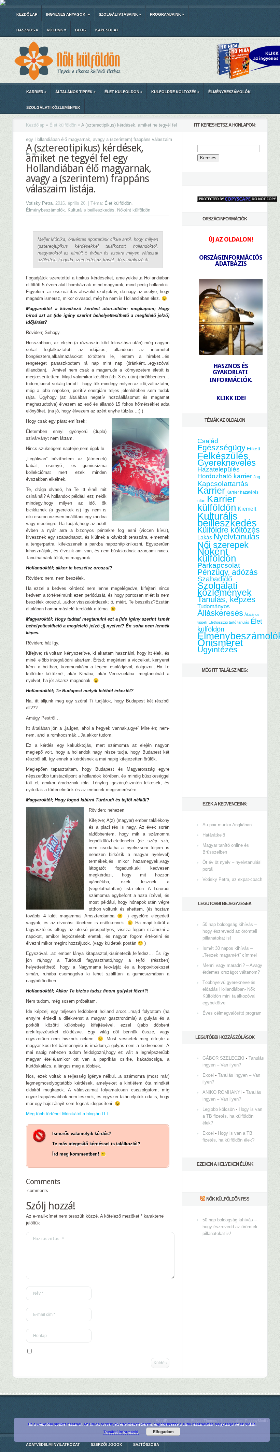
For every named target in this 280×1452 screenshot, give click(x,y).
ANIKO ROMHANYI (222, 1092)
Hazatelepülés (218, 469)
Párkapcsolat (218, 565)
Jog (256, 477)
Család (207, 441)
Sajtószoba (146, 1444)
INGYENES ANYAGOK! (68, 14)
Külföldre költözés (175, 92)
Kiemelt (247, 509)
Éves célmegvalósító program (232, 1013)
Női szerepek (223, 545)
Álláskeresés (220, 613)
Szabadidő (214, 579)
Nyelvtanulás (236, 536)
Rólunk (56, 30)
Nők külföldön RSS (227, 1199)
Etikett (253, 448)
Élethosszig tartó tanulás (229, 622)
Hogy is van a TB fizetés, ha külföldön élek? (232, 1116)
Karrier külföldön (216, 503)
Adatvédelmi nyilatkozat (53, 1444)
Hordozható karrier (224, 476)
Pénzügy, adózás (227, 572)
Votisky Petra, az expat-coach (232, 879)
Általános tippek (75, 92)
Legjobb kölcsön (218, 1109)
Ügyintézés (217, 649)
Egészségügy (221, 448)
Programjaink (167, 14)
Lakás (204, 537)
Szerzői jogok (106, 1444)
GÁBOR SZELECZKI (223, 1058)
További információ (121, 1431)
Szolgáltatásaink (120, 14)
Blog (80, 30)
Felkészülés (222, 455)
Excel (208, 1075)
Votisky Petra (39, 203)
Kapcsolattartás (222, 484)
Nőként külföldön (133, 210)
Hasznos (27, 30)
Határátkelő (213, 835)
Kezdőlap (26, 14)
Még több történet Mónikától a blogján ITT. (68, 1113)
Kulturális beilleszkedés (91, 210)
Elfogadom (163, 1431)
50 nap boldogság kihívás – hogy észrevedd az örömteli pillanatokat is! (229, 931)
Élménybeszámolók (229, 92)
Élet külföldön (123, 92)
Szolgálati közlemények (53, 107)
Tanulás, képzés (226, 599)
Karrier (36, 92)
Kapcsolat (106, 30)
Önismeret (220, 642)
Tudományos (213, 606)
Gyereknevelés (226, 462)
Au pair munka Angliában (227, 824)
